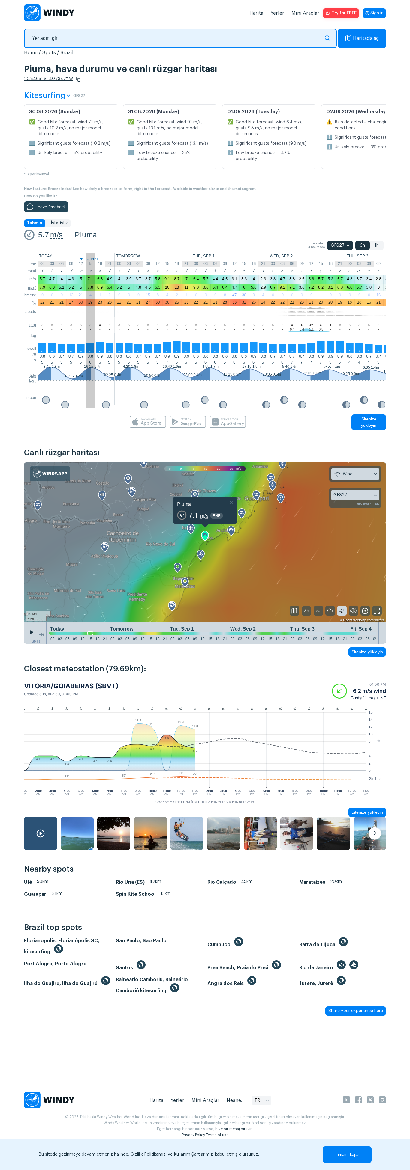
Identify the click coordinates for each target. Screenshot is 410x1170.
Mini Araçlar (305, 13)
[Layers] (294, 611)
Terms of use (217, 1135)
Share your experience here (355, 1011)
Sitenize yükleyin (368, 422)
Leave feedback (50, 206)
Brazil (67, 52)
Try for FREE (344, 13)
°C (34, 302)
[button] (78, 79)
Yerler (277, 13)
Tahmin (34, 223)
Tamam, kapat (347, 1154)
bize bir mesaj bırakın (233, 1129)
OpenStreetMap (354, 619)
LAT (32, 380)
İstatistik (59, 223)
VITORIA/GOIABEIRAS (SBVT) (71, 686)
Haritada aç (366, 38)
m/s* (32, 287)
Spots (49, 52)
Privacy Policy (193, 1135)
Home (31, 52)
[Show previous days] (41, 634)
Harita (256, 13)
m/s (56, 234)
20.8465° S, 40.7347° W (48, 79)
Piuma (86, 234)
